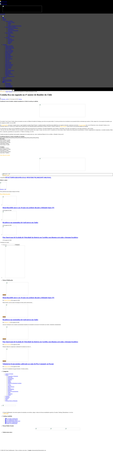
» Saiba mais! (6, 413)
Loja (4, 78)
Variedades (7, 37)
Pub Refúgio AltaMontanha (12, 422)
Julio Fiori (7, 61)
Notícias (4, 18)
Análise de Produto (9, 373)
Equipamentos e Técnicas (10, 27)
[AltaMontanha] (3, 1)
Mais (5, 82)
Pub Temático (8, 84)
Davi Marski (7, 54)
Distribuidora (8, 83)
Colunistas (5, 44)
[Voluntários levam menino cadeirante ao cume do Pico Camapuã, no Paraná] (17, 361)
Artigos (4, 20)
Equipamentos (11, 29)
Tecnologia (10, 31)
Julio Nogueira (8, 62)
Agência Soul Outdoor (7, 81)
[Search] (0, 2)
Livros (9, 24)
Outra (6, 399)
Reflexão (10, 42)
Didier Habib (8, 55)
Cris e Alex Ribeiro (9, 50)
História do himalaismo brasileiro (14, 25)
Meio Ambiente (11, 36)
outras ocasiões (63, 126)
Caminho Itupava (8, 86)
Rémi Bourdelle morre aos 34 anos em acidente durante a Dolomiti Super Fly (28, 207)
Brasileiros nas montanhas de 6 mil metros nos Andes (20, 222)
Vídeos (9, 394)
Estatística (10, 38)
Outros (9, 43)
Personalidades (11, 39)
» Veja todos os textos (9, 76)
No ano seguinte (82, 125)
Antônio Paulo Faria (9, 47)
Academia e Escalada (7, 79)
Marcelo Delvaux (8, 65)
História (9, 23)
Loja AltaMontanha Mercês (12, 419)
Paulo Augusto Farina (9, 70)
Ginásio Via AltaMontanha (11, 423)
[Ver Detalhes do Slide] (62, 116)
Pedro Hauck (8, 71)
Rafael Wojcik (8, 72)
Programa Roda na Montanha (11, 400)
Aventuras (5, 77)
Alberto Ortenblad (9, 45)
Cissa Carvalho (8, 49)
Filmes (9, 380)
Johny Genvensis (8, 58)
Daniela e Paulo (8, 52)
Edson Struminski (9, 56)
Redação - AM (5, 99)
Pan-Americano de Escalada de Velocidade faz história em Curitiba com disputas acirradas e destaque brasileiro (40, 237)
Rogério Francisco (9, 73)
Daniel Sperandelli (9, 51)
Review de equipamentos (13, 30)
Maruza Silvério (7, 300)
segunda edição (5, 125)
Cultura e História (9, 21)
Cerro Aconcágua (8, 85)
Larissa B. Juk (8, 63)
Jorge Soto (7, 59)
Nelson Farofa (8, 68)
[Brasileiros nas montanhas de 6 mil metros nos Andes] (10, 219)
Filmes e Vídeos (11, 22)
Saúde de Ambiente (9, 32)
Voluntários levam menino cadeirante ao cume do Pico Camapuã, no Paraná (28, 364)
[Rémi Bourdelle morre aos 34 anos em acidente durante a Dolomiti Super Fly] (10, 204)
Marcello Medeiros (9, 64)
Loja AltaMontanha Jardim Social (13, 421)
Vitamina (7, 75)
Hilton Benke (8, 57)
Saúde (9, 34)
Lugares (9, 35)
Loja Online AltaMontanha (12, 418)
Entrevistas (10, 41)
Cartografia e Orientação (13, 28)
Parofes (6, 69)
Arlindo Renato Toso (9, 48)
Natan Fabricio (8, 66)
